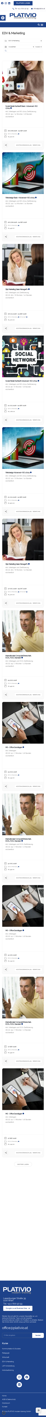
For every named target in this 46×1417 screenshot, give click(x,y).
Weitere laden (23, 1164)
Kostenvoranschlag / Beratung (28, 145)
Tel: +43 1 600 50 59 (12, 1303)
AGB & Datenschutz (9, 1399)
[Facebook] (26, 1377)
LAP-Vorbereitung (8, 1366)
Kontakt (4, 1407)
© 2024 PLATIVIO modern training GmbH (16, 1411)
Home (4, 1396)
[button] (3, 18)
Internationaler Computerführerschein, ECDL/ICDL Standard (18, 657)
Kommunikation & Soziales (11, 1349)
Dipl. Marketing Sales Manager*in (16, 289)
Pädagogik (5, 1353)
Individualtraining (8, 1370)
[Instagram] (19, 1377)
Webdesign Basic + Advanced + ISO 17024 (20, 198)
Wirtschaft (23, 317)
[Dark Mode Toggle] (38, 1410)
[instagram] (6, 3)
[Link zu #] (6, 145)
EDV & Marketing (13, 134)
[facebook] (3, 3)
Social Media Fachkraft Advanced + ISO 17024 (21, 381)
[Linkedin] (19, 1384)
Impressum (6, 1403)
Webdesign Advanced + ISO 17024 (17, 473)
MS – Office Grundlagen (13, 747)
